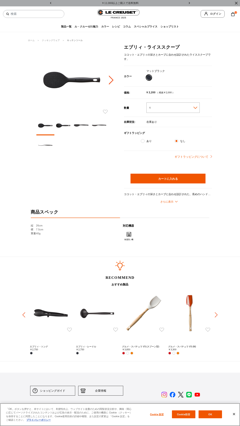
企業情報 (100, 390)
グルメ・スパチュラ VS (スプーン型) (140, 346)
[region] (120, 414)
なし (182, 141)
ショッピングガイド (52, 390)
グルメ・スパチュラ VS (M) (182, 346)
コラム (127, 26)
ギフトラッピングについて (191, 156)
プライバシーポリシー (38, 419)
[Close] (236, 3)
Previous (50, 3)
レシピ (116, 26)
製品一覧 (66, 26)
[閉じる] (234, 414)
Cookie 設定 (157, 414)
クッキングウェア (51, 40)
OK (210, 414)
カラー (105, 26)
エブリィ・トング (39, 346)
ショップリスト (169, 26)
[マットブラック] (148, 78)
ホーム (31, 40)
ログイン (215, 14)
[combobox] (35, 14)
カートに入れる (168, 178)
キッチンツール (75, 40)
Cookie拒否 (183, 414)
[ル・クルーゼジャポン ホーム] (118, 14)
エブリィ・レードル (86, 346)
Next (189, 3)
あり (149, 141)
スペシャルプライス (146, 26)
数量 (126, 107)
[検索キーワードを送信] (7, 14)
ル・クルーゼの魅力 (86, 26)
